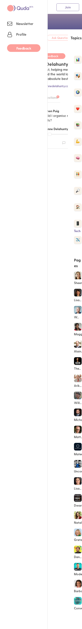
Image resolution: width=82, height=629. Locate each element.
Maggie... (78, 334)
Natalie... (78, 522)
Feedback (51, 56)
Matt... (78, 437)
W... (77, 317)
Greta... (78, 539)
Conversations (78, 608)
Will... (78, 403)
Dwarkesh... (78, 505)
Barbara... (78, 591)
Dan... (78, 557)
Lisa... (78, 300)
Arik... (78, 385)
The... (77, 368)
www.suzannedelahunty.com (52, 86)
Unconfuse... (78, 471)
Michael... (78, 419)
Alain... (78, 351)
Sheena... (78, 283)
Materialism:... (78, 454)
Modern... (78, 574)
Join (68, 7)
